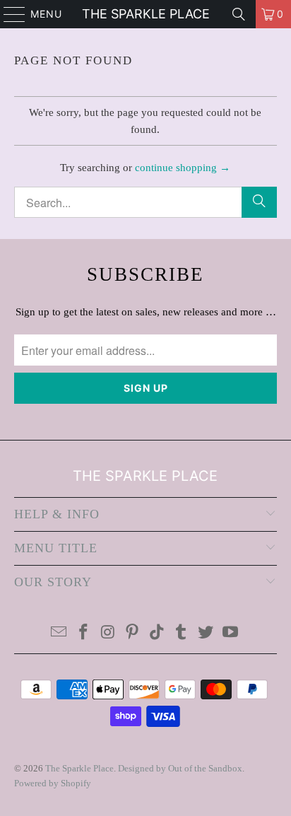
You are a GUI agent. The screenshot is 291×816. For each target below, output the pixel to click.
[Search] (238, 14)
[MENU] (8, 14)
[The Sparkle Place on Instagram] (108, 633)
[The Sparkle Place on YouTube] (231, 633)
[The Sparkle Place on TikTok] (156, 633)
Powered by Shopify (52, 783)
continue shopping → (182, 167)
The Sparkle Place (146, 13)
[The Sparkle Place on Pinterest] (132, 633)
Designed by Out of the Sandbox (180, 768)
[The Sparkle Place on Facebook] (83, 633)
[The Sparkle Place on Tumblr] (181, 633)
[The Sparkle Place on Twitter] (206, 633)
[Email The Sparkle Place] (59, 633)
